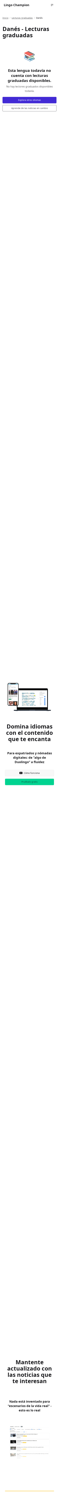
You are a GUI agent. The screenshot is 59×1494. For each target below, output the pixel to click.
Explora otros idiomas (29, 99)
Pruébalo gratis (29, 781)
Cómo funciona (32, 772)
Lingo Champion (16, 5)
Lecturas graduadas (22, 17)
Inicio (5, 17)
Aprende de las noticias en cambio (29, 108)
